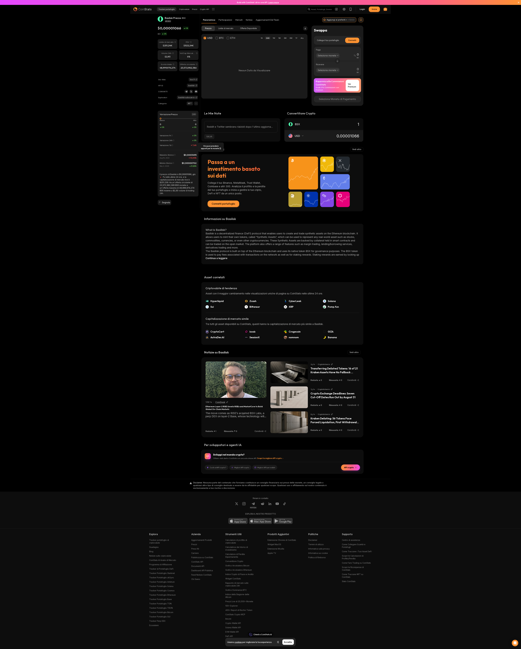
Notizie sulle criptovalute (160, 556)
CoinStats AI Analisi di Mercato (162, 560)
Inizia (374, 9)
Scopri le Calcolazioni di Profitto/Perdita (352, 557)
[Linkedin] (269, 505)
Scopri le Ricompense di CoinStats (353, 568)
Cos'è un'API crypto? (218, 467)
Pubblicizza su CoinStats (202, 557)
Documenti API (197, 566)
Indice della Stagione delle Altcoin (237, 595)
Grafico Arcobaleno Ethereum (238, 570)
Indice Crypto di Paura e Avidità (239, 574)
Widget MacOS (274, 544)
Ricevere (320, 64)
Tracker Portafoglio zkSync (161, 577)
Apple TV (272, 553)
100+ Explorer (231, 606)
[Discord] (196, 91)
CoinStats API (197, 562)
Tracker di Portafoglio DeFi (161, 569)
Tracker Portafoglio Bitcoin (161, 612)
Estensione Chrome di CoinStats (282, 540)
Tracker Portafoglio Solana (161, 586)
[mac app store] (260, 521)
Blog (151, 551)
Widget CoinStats (233, 578)
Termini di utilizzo (316, 544)
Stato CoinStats (348, 581)
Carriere (195, 553)
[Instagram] (244, 505)
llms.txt (228, 619)
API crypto (349, 467)
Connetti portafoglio (223, 203)
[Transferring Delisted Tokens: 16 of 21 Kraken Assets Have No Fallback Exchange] (289, 372)
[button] (196, 85)
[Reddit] (262, 505)
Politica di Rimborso (317, 557)
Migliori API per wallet (266, 467)
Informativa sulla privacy (319, 549)
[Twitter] (191, 91)
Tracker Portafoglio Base (160, 599)
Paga (318, 50)
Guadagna (153, 547)
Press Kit (195, 549)
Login (362, 9)
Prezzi (194, 544)
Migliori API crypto (241, 467)
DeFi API (229, 636)
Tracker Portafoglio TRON (161, 608)
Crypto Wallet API (233, 623)
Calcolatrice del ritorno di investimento (236, 548)
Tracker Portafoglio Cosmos (161, 590)
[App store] (238, 521)
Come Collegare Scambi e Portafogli (353, 545)
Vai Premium (352, 85)
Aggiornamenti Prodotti (201, 540)
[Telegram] (186, 91)
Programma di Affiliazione (160, 564)
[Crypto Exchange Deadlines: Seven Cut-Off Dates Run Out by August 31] (289, 397)
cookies (238, 642)
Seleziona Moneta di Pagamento (337, 99)
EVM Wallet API (232, 632)
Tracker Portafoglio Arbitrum (162, 582)
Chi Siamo (195, 579)
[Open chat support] (515, 643)
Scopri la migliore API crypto (269, 458)
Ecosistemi (154, 625)
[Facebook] (284, 505)
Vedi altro (356, 149)
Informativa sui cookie (318, 553)
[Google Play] (283, 521)
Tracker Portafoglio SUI (159, 616)
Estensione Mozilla (276, 549)
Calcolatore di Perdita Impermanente (235, 555)
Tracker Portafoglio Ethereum (162, 595)
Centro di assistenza (351, 540)
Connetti (352, 40)
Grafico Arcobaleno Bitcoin (237, 565)
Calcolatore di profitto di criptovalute (236, 541)
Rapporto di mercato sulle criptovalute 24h (236, 584)
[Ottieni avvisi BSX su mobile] (360, 19)
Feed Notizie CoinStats (201, 575)
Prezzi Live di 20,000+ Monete (239, 601)
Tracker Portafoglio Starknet (162, 573)
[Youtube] (277, 505)
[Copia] (196, 85)
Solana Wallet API (233, 627)
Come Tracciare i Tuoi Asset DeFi (357, 551)
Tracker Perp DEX (157, 621)
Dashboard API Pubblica (202, 570)
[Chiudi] (517, 2)
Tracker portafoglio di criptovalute (159, 541)
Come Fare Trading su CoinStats (356, 563)
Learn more (273, 2)
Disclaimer (312, 540)
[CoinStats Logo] (142, 9)
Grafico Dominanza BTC (236, 590)
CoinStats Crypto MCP (235, 614)
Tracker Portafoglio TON (160, 603)
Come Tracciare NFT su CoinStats (352, 575)
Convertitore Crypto (234, 561)
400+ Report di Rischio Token (238, 610)
